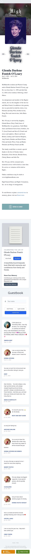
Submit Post (15, 312)
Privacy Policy (11, 547)
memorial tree (22, 192)
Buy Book (17, 258)
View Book (8, 258)
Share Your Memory (10, 284)
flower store (20, 195)
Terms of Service (20, 547)
